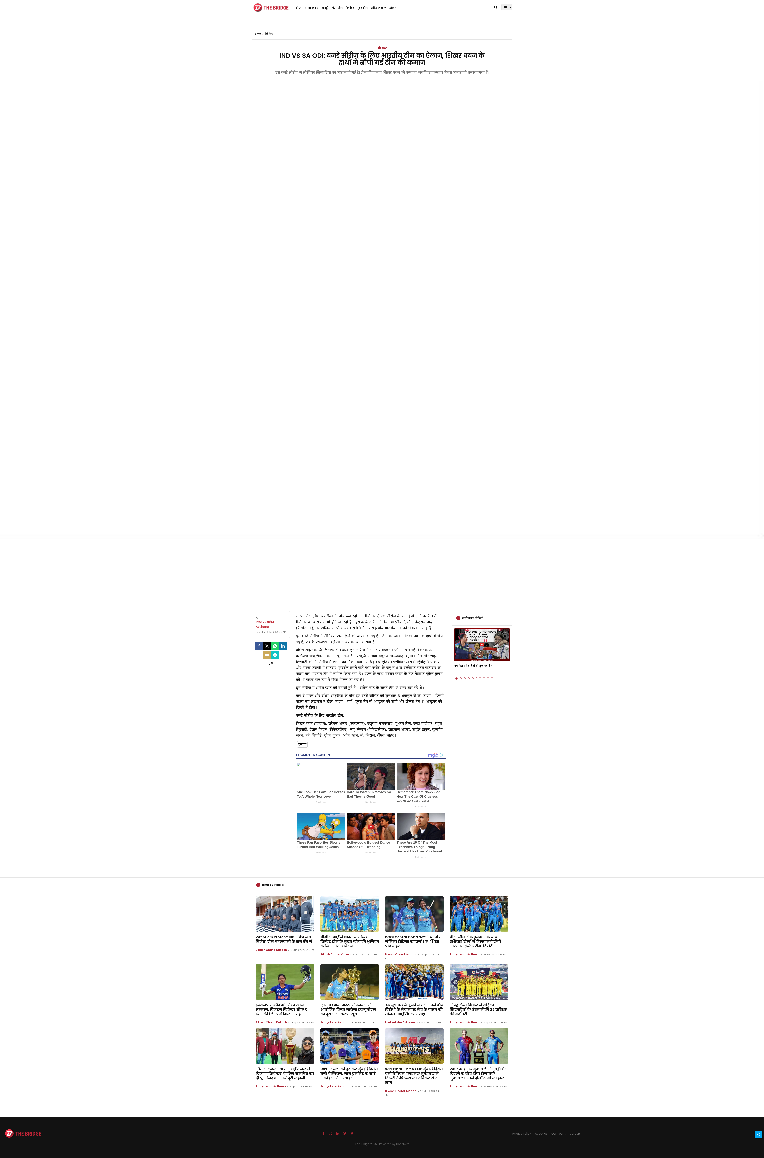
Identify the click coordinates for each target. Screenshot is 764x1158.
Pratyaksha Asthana (465, 954)
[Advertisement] (382, 571)
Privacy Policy (521, 1134)
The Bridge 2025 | (367, 1144)
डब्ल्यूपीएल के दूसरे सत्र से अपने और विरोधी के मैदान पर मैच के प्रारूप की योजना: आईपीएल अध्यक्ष (414, 1010)
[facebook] (259, 646)
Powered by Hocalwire (394, 1144)
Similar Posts (273, 885)
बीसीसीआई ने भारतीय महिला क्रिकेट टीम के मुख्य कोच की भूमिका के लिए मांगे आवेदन (349, 942)
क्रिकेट (350, 8)
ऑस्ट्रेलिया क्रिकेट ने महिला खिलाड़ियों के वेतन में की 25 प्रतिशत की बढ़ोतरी (478, 1010)
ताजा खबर (311, 8)
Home (257, 34)
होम (298, 8)
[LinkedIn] (283, 646)
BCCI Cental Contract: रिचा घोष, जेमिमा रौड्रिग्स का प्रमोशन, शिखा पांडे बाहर (413, 942)
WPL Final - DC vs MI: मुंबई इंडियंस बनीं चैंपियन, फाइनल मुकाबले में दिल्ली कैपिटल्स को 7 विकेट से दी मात (414, 1076)
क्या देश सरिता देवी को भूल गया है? (473, 665)
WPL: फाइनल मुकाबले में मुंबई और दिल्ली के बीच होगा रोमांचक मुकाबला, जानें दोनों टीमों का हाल (478, 1074)
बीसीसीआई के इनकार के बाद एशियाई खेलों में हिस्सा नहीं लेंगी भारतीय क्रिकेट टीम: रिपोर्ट (475, 942)
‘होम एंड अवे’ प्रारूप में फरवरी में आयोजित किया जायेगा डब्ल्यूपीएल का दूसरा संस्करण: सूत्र (348, 1010)
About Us (541, 1134)
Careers (575, 1134)
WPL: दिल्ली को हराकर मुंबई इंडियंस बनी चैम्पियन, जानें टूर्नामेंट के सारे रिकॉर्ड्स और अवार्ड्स (349, 1074)
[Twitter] (267, 646)
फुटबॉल (363, 8)
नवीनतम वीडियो (472, 618)
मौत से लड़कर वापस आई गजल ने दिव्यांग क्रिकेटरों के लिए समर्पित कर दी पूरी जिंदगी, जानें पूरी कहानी (285, 1074)
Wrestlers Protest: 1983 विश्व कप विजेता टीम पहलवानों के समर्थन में (284, 939)
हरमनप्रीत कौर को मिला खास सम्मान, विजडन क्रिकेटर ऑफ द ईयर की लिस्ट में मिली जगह (281, 1010)
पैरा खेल (337, 8)
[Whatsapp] (275, 646)
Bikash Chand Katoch (271, 950)
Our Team (558, 1134)
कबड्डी (325, 8)
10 (492, 679)
